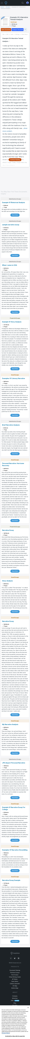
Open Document (6, 29)
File (3, 34)
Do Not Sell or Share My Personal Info (15, 1036)
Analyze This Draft (17, 29)
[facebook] (11, 959)
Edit (7, 34)
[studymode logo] (10, 3)
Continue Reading (15, 159)
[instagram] (19, 959)
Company (14, 996)
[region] (15, 1022)
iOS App (15, 986)
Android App (14, 988)
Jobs (12, 1000)
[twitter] (15, 959)
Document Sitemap (15, 970)
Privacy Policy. (6, 1033)
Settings (17, 34)
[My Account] (28, 3)
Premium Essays (15, 972)
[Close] (28, 1007)
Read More (15, 215)
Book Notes (15, 981)
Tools (11, 34)
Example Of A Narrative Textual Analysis (19, 18)
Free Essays (14, 975)
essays (8, 7)
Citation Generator (15, 983)
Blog (15, 1003)
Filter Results (25, 34)
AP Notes (15, 979)
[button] (2, 2)
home (2, 7)
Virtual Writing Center (15, 977)
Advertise (15, 998)
